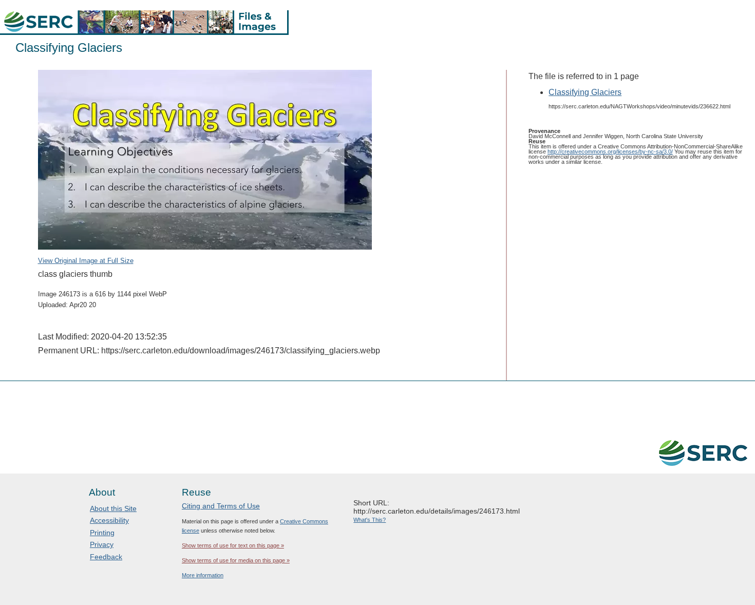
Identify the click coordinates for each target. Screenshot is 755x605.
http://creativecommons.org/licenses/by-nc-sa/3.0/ (610, 151)
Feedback (106, 557)
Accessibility (109, 520)
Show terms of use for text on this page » (233, 545)
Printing (102, 532)
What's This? (369, 520)
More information (202, 575)
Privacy (102, 544)
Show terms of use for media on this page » (236, 560)
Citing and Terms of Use (221, 506)
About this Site (113, 508)
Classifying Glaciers (585, 92)
